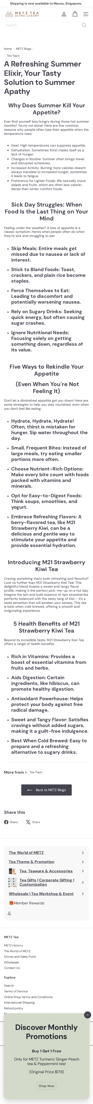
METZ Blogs (23, 48)
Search (9, 986)
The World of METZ (17, 951)
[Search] (84, 25)
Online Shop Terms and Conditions (28, 997)
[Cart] (74, 14)
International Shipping (19, 1002)
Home (8, 48)
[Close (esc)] (87, 1014)
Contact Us (12, 968)
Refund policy (13, 1008)
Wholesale (11, 962)
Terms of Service (16, 991)
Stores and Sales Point (20, 957)
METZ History (13, 945)
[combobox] (46, 25)
